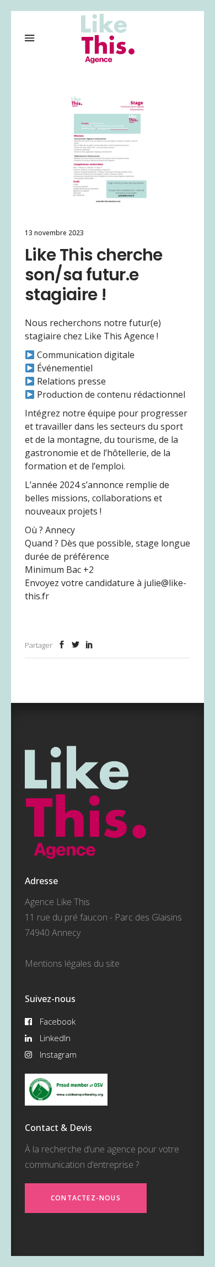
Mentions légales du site (72, 963)
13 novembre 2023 (54, 232)
